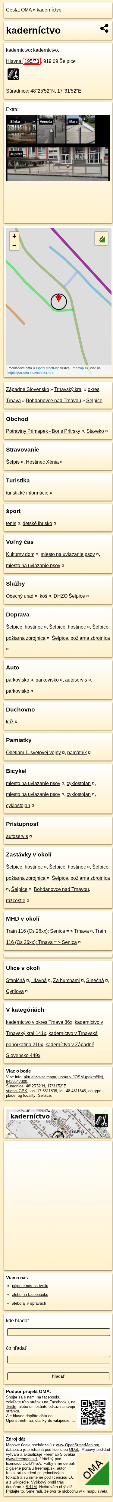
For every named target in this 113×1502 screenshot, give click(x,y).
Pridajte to (15, 1491)
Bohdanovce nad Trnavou (53, 400)
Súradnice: (17, 91)
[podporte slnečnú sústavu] (58, 179)
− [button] (14, 245)
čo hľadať (16, 1348)
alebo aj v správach (29, 1303)
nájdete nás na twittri (30, 1285)
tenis (11, 523)
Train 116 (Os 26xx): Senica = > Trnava (47, 931)
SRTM (31, 1486)
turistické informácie (27, 492)
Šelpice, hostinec (24, 626)
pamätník (77, 752)
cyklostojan (79, 783)
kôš (43, 596)
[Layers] (101, 238)
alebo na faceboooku (30, 1294)
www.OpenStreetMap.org (77, 1445)
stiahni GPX (16, 1091)
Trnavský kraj (68, 389)
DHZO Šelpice (69, 596)
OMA (26, 9)
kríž (10, 721)
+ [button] (14, 236)
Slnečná (95, 980)
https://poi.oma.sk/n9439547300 (31, 372)
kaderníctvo (49, 9)
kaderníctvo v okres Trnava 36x (39, 1022)
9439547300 (16, 1081)
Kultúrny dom (20, 554)
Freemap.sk (79, 367)
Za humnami (66, 980)
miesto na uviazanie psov (68, 554)
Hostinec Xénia (42, 462)
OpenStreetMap (47, 367)
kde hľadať (17, 1320)
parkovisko (17, 679)
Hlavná (22, 61)
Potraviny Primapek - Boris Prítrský (43, 431)
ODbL (74, 1449)
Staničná (15, 980)
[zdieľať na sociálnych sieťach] (104, 28)
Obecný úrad (19, 596)
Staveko (95, 431)
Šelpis (13, 462)
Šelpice (94, 400)
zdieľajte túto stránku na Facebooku (37, 1402)
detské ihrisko (37, 523)
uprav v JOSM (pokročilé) (80, 1077)
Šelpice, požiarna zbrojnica (81, 638)
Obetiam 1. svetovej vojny (33, 752)
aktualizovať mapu (40, 1077)
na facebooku (48, 1397)
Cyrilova (15, 991)
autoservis (76, 679)
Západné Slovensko (27, 389)
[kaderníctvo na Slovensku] (15, 74)
